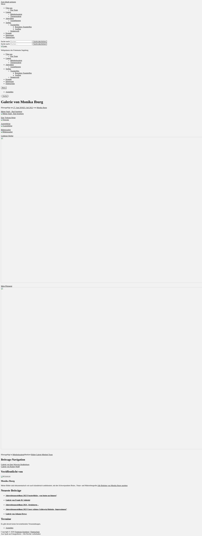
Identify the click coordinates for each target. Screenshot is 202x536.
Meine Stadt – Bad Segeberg (11, 112)
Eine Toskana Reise (8, 118)
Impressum (10, 35)
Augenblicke (5, 124)
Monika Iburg (42, 108)
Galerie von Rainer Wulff (10, 467)
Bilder (33, 455)
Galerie (8, 12)
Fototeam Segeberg (22, 532)
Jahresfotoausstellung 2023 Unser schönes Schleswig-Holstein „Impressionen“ (36, 509)
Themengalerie (15, 16)
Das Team (14, 10)
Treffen (8, 23)
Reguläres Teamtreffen (23, 27)
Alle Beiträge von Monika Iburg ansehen (112, 486)
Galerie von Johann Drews (16, 514)
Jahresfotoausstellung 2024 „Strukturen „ (22, 505)
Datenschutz (10, 37)
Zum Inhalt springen (8, 2)
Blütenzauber (6, 130)
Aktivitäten (10, 18)
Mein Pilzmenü (6, 286)
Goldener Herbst (7, 136)
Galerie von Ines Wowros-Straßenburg (15, 465)
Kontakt (9, 33)
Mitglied (45, 455)
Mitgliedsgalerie (16, 14)
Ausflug (18, 29)
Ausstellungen (15, 21)
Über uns (9, 8)
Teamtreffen (14, 25)
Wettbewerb (14, 31)
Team (51, 455)
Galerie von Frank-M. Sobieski (18, 500)
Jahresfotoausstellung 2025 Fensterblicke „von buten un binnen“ (31, 496)
